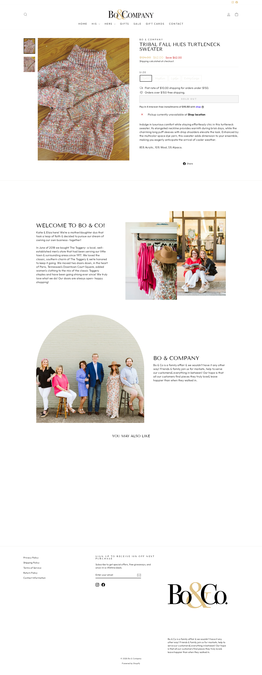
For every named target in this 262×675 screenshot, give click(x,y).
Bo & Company (151, 39)
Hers (109, 23)
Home (82, 23)
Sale (137, 23)
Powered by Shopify (131, 663)
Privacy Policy (31, 557)
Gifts (124, 23)
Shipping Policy (31, 562)
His (95, 23)
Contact (176, 23)
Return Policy (30, 572)
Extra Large (191, 78)
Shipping (144, 61)
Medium (160, 78)
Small (145, 78)
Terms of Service (32, 567)
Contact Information (34, 577)
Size (142, 72)
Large (174, 78)
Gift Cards (155, 23)
